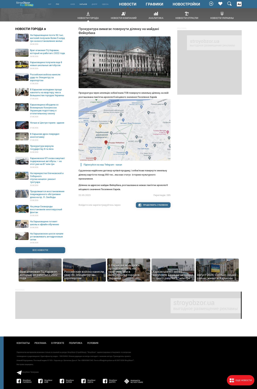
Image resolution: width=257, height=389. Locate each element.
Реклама (40, 343)
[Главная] (25, 4)
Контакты (23, 343)
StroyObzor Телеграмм (30, 372)
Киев (73, 4)
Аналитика (156, 17)
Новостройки (186, 4)
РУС (57, 4)
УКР (49, 4)
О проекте (57, 343)
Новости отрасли (186, 17)
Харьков (83, 4)
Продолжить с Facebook (155, 205)
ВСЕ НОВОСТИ (40, 250)
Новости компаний (124, 17)
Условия (92, 343)
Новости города (88, 17)
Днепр (94, 4)
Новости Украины (222, 17)
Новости (127, 4)
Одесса (105, 4)
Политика (75, 343)
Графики (154, 4)
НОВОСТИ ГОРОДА (30, 29)
